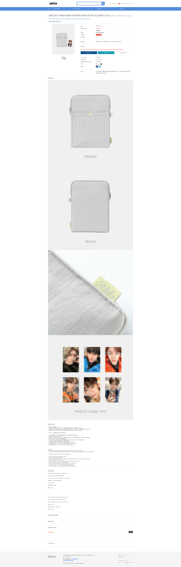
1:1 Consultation (74, 558)
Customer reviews (52, 527)
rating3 (50, 532)
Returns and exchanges (53, 515)
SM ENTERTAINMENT (54, 21)
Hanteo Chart (51, 521)
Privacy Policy (71, 560)
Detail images (51, 78)
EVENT (122, 8)
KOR (128, 3)
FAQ (131, 3)
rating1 (48, 532)
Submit (130, 532)
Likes (98, 64)
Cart (117, 3)
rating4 (51, 532)
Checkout (106, 52)
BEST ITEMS (76, 8)
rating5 (53, 532)
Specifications (51, 470)
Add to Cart (88, 52)
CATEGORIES (56, 8)
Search (103, 3)
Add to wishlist (123, 52)
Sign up (114, 3)
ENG (122, 3)
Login (110, 3)
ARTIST (99, 8)
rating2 (49, 532)
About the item (51, 424)
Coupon (99, 34)
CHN (125, 3)
